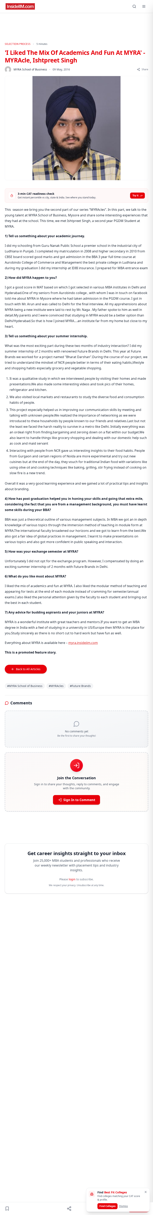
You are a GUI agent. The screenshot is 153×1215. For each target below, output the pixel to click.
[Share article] (69, 1209)
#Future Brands (80, 686)
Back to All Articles (28, 669)
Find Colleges (107, 1206)
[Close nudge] (145, 1192)
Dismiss (123, 1206)
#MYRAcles (56, 686)
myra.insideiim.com (83, 643)
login (72, 879)
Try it (135, 195)
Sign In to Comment (79, 800)
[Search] (134, 6)
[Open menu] (143, 6)
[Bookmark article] (7, 1209)
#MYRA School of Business (24, 686)
